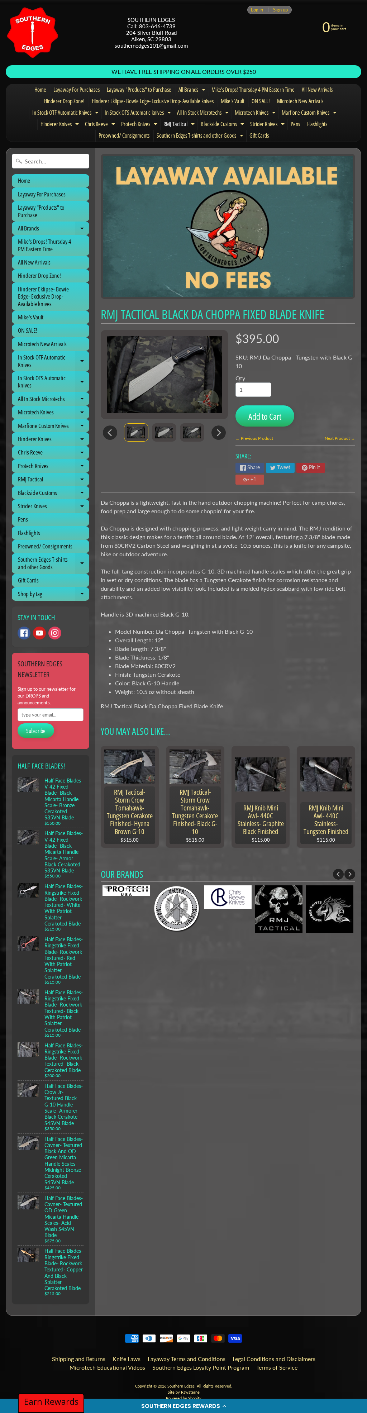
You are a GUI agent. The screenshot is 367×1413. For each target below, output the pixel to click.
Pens (295, 124)
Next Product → (340, 438)
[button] (183, 1406)
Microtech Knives (256, 114)
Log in (257, 10)
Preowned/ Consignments (124, 135)
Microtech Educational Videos (107, 1367)
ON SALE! (261, 101)
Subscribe (36, 731)
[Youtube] (39, 633)
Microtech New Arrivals (300, 101)
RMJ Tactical (179, 125)
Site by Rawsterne (184, 1392)
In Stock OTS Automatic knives (139, 114)
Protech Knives (140, 125)
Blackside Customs (223, 125)
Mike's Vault (232, 101)
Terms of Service (276, 1367)
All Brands (192, 91)
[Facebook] (24, 633)
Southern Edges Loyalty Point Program (200, 1367)
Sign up (280, 10)
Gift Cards (259, 135)
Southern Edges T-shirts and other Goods (201, 137)
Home (40, 90)
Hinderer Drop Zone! (64, 101)
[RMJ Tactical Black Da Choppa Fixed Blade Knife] (136, 432)
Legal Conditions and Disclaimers (274, 1358)
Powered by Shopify (183, 1398)
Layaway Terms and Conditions (186, 1358)
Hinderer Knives (60, 125)
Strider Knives (268, 125)
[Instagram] (54, 633)
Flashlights (317, 124)
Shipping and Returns (78, 1358)
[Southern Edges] (32, 33)
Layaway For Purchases (76, 90)
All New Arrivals (317, 90)
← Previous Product (254, 438)
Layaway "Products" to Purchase (139, 90)
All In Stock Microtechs (203, 114)
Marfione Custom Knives (310, 114)
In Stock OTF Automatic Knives (66, 114)
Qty (240, 378)
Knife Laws (126, 1358)
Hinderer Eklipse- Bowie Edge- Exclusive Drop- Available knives (153, 101)
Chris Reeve (101, 125)
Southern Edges (181, 1386)
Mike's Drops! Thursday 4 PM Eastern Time (253, 90)
